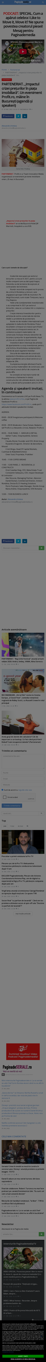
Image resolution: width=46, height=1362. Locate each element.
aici (41, 1336)
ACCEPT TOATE (23, 1356)
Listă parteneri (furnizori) (8, 1351)
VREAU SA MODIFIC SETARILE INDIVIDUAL (23, 1359)
